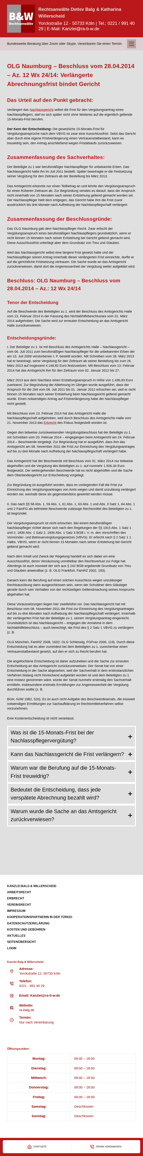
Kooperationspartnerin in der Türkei (39, 917)
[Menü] (131, 43)
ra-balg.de (26, 1010)
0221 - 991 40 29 (32, 986)
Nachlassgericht (41, 110)
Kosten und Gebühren (26, 929)
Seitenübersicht (21, 941)
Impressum (16, 910)
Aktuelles (16, 935)
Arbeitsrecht (19, 892)
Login (11, 948)
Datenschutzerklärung (28, 923)
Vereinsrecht (19, 904)
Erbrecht (50, 423)
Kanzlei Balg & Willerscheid (31, 886)
